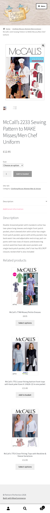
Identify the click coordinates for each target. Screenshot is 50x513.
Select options (25, 323)
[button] (43, 45)
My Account (8, 508)
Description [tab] (8, 201)
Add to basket (22, 174)
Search (25, 508)
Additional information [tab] (13, 209)
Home (8, 29)
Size (5, 161)
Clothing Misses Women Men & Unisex (26, 29)
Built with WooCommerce (14, 498)
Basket (38, 506)
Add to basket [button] (25, 395)
